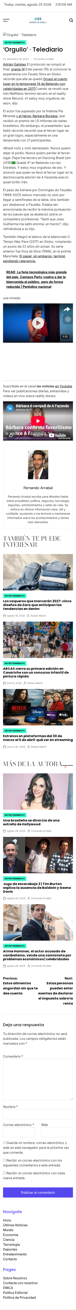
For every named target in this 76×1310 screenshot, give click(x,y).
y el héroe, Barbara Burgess (37, 113)
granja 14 (18, 66)
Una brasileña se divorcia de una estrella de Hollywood (31, 819)
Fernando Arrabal (44, 55)
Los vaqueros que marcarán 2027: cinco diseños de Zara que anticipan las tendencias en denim (37, 602)
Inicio (7, 1217)
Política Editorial (15, 1290)
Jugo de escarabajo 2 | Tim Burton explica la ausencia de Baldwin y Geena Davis (37, 885)
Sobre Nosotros (15, 1275)
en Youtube (63, 383)
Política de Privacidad (19, 1294)
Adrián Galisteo (14, 61)
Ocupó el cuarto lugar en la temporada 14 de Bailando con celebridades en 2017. (35, 81)
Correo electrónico (18, 1122)
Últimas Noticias (15, 1222)
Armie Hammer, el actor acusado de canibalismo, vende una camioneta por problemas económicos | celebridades (37, 952)
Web (44, 1122)
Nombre (10, 1104)
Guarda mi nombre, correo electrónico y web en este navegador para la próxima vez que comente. (36, 1144)
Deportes (10, 1246)
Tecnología (11, 1241)
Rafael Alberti (38, 612)
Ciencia (8, 1237)
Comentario (13, 1053)
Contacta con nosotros (20, 1280)
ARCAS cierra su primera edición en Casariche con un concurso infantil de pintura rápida (36, 669)
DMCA (8, 1285)
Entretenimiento (15, 39)
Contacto (10, 1256)
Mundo (8, 1227)
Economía (10, 1232)
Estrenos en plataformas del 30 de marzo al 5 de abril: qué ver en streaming (38, 735)
